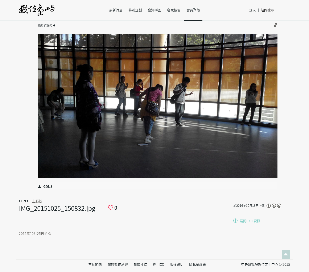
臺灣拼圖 (154, 10)
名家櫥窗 (174, 10)
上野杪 (37, 201)
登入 (252, 10)
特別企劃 (135, 10)
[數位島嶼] (37, 12)
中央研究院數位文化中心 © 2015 (265, 264)
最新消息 (116, 10)
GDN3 (23, 201)
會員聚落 (193, 10)
